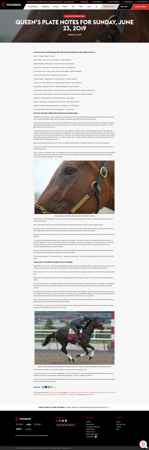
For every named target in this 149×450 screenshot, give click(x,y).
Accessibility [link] (90, 436)
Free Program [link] (128, 2)
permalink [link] (90, 394)
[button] (89, 6)
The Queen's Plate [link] (63, 394)
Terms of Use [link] (90, 431)
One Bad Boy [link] (110, 392)
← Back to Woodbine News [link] (74, 16)
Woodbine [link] (73, 394)
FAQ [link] (117, 429)
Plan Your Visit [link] (120, 424)
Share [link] (55, 387)
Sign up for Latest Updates (65, 425)
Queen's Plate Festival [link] (40, 394)
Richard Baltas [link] (52, 394)
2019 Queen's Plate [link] (74, 392)
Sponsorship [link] (90, 424)
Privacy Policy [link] (90, 429)
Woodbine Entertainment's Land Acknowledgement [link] (31, 435)
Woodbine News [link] (54, 392)
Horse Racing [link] (92, 392)
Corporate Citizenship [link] (93, 426)
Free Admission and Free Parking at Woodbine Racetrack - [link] (35, 2)
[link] (11, 4)
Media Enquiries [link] (114, 2)
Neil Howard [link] (102, 392)
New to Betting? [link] (142, 2)
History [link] (118, 421)
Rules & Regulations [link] (92, 434)
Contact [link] (118, 426)
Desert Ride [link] (84, 392)
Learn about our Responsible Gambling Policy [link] (74, 407)
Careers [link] (88, 421)
